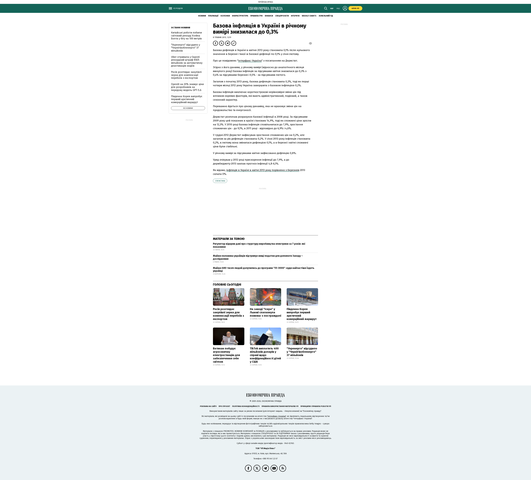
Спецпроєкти (282, 16)
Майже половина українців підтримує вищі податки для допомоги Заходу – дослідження (258, 257)
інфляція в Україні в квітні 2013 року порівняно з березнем (262, 170)
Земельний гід (326, 16)
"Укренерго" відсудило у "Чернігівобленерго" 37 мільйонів (302, 352)
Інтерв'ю (295, 16)
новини (202, 16)
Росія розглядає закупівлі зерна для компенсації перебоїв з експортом (228, 314)
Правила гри (256, 16)
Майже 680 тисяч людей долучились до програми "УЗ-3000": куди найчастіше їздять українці (263, 269)
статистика (220, 181)
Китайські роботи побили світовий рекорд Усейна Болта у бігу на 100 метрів (186, 35)
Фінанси (269, 16)
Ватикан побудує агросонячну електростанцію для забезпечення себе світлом (226, 355)
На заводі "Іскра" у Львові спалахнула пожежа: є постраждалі (265, 312)
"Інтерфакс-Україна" (276, 416)
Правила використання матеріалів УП (280, 406)
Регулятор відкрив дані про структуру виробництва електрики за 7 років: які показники (259, 245)
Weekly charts (309, 16)
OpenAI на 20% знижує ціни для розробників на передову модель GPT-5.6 (187, 87)
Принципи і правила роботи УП (315, 406)
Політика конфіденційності (246, 406)
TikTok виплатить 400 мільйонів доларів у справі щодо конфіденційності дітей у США (265, 355)
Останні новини (180, 27)
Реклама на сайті (208, 406)
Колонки (225, 16)
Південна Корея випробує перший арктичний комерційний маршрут (302, 314)
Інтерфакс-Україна (250, 60)
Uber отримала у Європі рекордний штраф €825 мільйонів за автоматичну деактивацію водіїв (186, 61)
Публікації (213, 16)
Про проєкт (224, 406)
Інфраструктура (240, 16)
